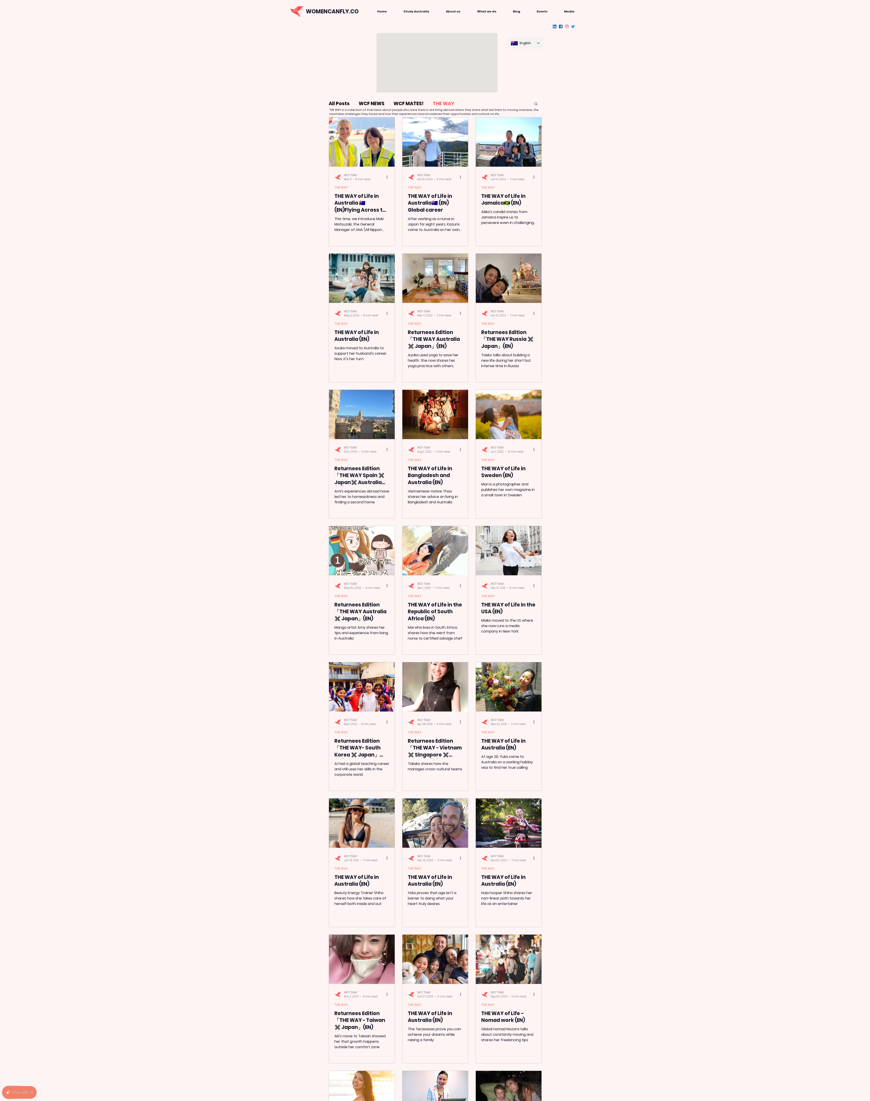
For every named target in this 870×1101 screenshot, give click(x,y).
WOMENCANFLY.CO (332, 11)
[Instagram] (567, 26)
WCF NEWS (371, 104)
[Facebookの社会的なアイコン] (561, 26)
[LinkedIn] (554, 26)
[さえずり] (573, 26)
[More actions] (388, 177)
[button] (536, 104)
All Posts (339, 104)
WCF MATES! (409, 104)
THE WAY (443, 104)
